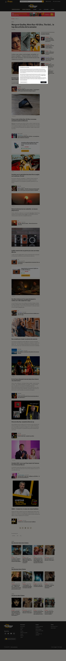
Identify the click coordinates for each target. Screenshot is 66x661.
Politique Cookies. (43, 75)
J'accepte (43, 82)
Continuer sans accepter (44, 67)
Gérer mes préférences (24, 82)
